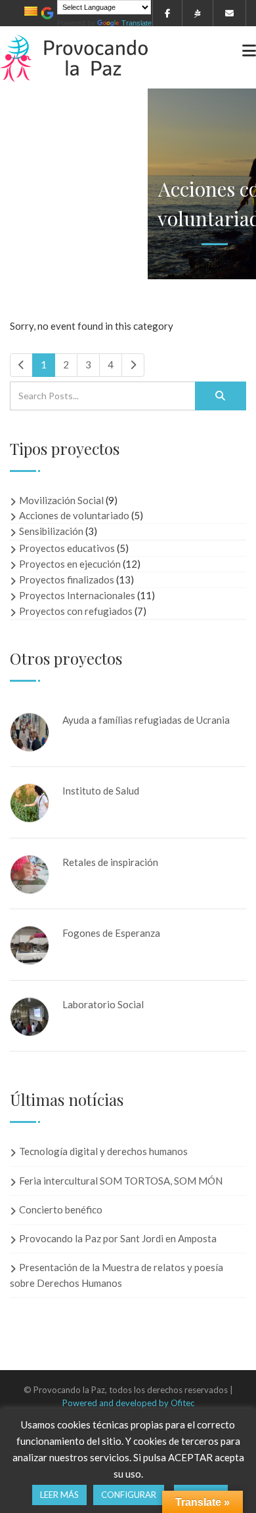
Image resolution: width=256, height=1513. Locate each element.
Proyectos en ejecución (70, 564)
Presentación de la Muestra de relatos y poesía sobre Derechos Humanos (116, 1274)
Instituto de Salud (100, 790)
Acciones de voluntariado (74, 515)
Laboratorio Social (103, 1004)
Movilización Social (61, 500)
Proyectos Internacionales (77, 595)
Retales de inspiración (110, 862)
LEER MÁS (59, 1494)
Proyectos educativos (67, 548)
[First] (21, 364)
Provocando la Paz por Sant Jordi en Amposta (118, 1238)
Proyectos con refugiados (76, 611)
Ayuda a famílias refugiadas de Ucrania (146, 720)
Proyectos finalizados (66, 579)
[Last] (132, 364)
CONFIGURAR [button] (128, 1494)
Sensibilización (51, 531)
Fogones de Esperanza (111, 933)
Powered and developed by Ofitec (128, 1403)
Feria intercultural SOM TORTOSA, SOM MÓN (121, 1181)
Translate (136, 23)
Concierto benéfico (60, 1209)
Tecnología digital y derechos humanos (103, 1151)
